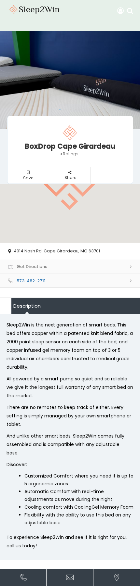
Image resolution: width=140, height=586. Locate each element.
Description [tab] (27, 305)
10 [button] (105, 107)
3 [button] (68, 107)
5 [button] (79, 107)
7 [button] (89, 107)
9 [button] (100, 107)
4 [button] (74, 107)
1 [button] (58, 107)
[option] (70, 80)
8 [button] (94, 107)
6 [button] (84, 107)
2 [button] (63, 107)
